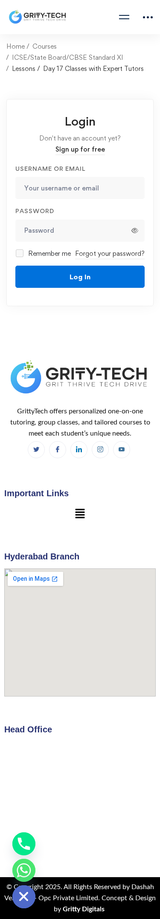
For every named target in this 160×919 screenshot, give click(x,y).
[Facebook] (36, 449)
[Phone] (23, 843)
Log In (80, 276)
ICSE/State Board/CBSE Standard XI (67, 57)
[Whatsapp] (23, 870)
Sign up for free (80, 149)
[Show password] (135, 231)
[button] (79, 514)
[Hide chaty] (23, 896)
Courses (44, 46)
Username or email (50, 168)
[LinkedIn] (78, 449)
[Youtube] (121, 449)
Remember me (48, 253)
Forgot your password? (110, 253)
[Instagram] (100, 449)
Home (15, 46)
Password (34, 210)
